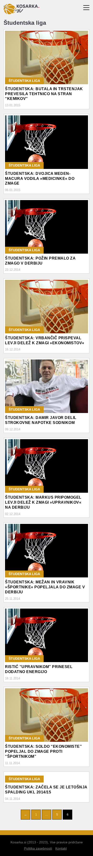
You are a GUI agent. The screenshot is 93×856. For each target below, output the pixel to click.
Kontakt (61, 848)
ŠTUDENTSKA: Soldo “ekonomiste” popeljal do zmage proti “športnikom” (43, 751)
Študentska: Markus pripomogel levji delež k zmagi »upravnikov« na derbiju (43, 502)
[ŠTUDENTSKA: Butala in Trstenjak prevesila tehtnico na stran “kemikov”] (46, 57)
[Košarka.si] (21, 13)
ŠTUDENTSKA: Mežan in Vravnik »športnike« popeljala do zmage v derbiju (45, 587)
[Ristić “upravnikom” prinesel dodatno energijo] (46, 635)
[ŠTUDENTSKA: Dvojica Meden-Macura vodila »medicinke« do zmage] (46, 142)
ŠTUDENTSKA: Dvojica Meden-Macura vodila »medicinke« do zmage (39, 179)
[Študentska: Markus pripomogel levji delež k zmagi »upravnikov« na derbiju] (46, 466)
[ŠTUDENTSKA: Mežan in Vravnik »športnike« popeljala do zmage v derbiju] (46, 550)
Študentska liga (24, 81)
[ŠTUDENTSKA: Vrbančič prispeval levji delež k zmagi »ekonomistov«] (46, 306)
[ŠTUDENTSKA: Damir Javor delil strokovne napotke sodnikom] (46, 386)
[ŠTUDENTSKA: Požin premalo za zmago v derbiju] (46, 227)
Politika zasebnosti (38, 848)
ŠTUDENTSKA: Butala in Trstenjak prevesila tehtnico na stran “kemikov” (44, 94)
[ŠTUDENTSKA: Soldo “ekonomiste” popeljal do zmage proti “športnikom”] (46, 715)
